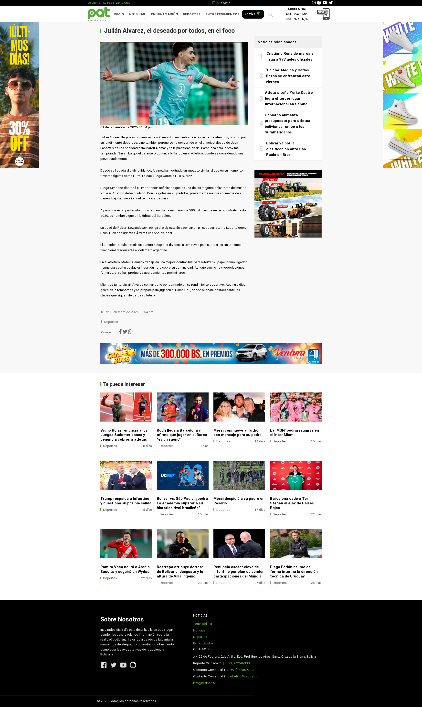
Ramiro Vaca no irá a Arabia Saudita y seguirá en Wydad (125, 569)
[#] (19, 95)
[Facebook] (319, 3)
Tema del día (202, 624)
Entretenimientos (222, 14)
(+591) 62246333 (236, 663)
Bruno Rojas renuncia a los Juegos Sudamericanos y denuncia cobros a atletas (124, 435)
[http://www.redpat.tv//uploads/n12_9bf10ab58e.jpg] (296, 475)
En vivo (250, 14)
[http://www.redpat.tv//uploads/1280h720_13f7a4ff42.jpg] (183, 475)
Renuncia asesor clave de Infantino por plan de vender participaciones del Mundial (238, 571)
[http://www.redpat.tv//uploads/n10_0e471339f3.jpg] (296, 407)
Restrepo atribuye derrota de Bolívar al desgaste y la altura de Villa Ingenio (180, 571)
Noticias (137, 14)
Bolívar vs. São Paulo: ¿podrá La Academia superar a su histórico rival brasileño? (182, 503)
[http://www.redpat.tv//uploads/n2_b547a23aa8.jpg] (296, 543)
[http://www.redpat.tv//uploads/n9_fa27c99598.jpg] (126, 475)
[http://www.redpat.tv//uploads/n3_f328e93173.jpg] (239, 543)
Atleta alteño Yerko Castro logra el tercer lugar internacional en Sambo (289, 98)
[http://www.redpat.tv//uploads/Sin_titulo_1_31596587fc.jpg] (183, 543)
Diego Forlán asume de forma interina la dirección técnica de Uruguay (294, 571)
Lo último (94, 2)
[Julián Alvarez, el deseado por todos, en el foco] (174, 83)
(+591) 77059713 (240, 670)
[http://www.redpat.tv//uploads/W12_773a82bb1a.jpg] (239, 475)
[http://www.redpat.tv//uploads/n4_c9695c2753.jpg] (239, 407)
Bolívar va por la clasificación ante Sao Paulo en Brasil (286, 149)
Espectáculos (203, 643)
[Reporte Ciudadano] (324, 14)
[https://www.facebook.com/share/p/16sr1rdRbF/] (211, 353)
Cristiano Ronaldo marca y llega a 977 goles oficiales (289, 56)
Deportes (191, 14)
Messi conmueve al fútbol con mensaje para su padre (237, 432)
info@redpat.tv (204, 683)
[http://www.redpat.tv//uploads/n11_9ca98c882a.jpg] (126, 543)
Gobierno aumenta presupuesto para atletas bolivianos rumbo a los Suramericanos (287, 124)
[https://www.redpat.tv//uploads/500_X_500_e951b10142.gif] (288, 204)
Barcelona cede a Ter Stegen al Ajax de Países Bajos (292, 503)
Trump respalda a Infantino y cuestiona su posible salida (125, 500)
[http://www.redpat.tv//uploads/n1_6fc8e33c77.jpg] (126, 407)
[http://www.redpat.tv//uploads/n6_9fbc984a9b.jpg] (183, 407)
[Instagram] (314, 3)
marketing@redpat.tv (242, 676)
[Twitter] (331, 3)
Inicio (119, 14)
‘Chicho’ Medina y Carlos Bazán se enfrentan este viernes (288, 76)
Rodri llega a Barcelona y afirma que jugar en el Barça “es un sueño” (182, 435)
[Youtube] (325, 3)
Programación (164, 14)
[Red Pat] (99, 14)
